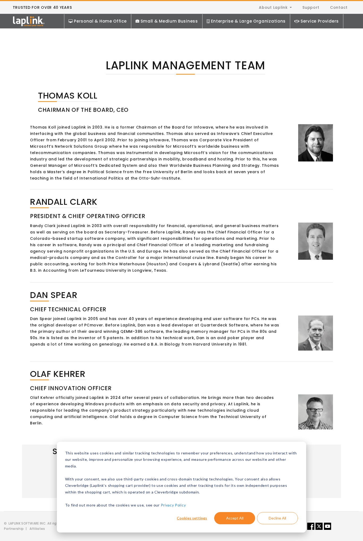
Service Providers (320, 21)
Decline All (277, 518)
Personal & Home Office (100, 21)
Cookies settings (192, 518)
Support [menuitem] (310, 7)
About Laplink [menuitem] (273, 7)
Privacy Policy (173, 505)
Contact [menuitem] (339, 7)
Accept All (234, 518)
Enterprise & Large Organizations (248, 21)
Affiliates (37, 528)
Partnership (14, 528)
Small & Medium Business (169, 21)
